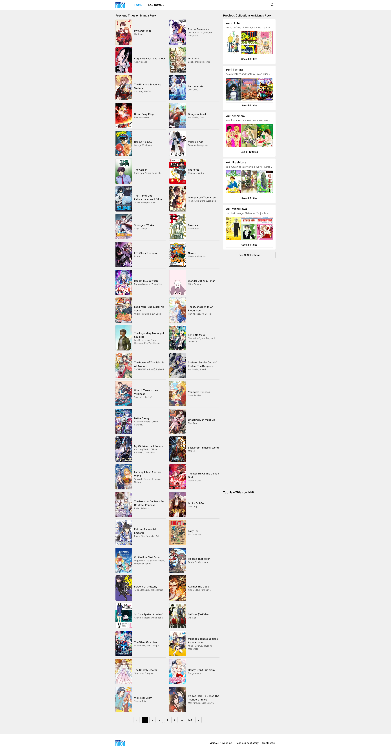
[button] (272, 5)
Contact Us (269, 742)
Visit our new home (221, 742)
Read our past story (247, 742)
